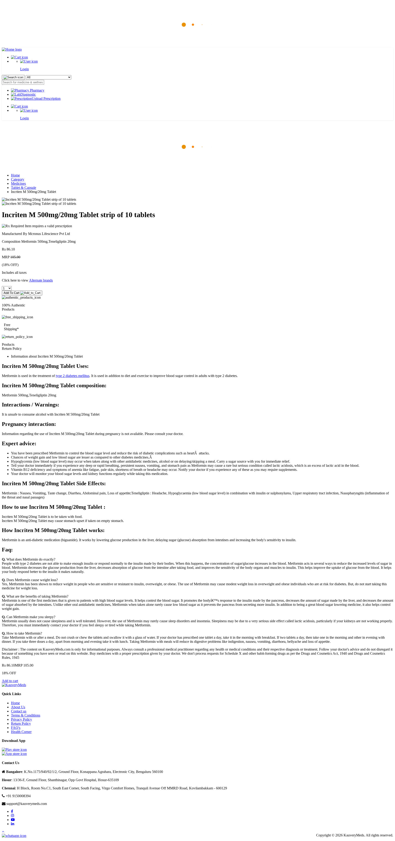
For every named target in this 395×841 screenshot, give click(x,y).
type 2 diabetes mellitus (72, 376)
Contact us (18, 711)
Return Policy (21, 723)
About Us (18, 707)
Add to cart (10, 681)
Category (17, 179)
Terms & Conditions (25, 715)
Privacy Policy (21, 719)
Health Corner (21, 732)
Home (15, 175)
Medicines (18, 183)
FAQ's (15, 728)
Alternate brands (41, 280)
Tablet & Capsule (23, 188)
